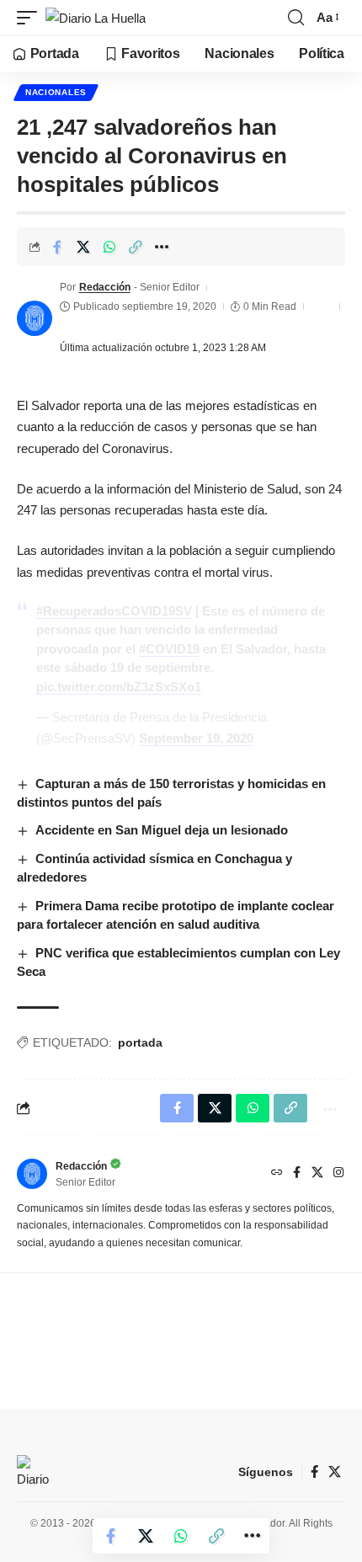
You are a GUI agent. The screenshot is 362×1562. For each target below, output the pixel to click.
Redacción (104, 287)
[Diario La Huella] (95, 18)
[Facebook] (296, 1174)
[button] (31, 18)
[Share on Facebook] (57, 246)
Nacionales (56, 92)
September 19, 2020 (196, 738)
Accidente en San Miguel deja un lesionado (161, 830)
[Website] (277, 1174)
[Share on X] (83, 246)
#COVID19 (169, 649)
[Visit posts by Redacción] (34, 318)
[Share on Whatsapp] (109, 246)
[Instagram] (338, 1174)
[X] (317, 1174)
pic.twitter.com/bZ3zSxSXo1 (118, 687)
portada (140, 1042)
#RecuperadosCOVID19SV (114, 611)
